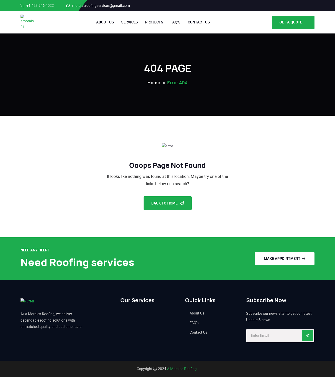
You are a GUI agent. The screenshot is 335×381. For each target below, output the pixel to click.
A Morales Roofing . (182, 369)
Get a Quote (290, 22)
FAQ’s (175, 22)
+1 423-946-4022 (40, 5)
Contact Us (199, 22)
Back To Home (164, 203)
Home (153, 82)
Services (129, 22)
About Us (105, 22)
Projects (154, 22)
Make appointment (282, 258)
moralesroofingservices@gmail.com (101, 5)
